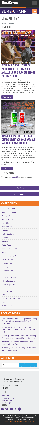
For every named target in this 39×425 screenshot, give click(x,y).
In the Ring (6, 222)
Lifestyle (5, 236)
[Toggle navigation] (34, 3)
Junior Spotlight (8, 233)
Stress (4, 293)
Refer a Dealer (7, 399)
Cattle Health (8, 259)
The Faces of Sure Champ (11, 297)
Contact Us (19, 422)
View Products (19, 193)
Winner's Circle (7, 304)
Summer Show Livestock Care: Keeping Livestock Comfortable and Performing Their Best (18, 138)
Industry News (7, 226)
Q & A (4, 251)
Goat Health (7, 262)
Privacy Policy (18, 420)
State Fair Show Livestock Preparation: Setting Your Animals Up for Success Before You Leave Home (18, 69)
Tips (3, 301)
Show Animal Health (9, 255)
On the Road (6, 244)
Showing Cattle (9, 280)
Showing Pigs (7, 290)
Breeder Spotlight (8, 207)
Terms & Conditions (28, 420)
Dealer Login (6, 402)
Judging (5, 229)
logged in (15, 176)
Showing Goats (9, 283)
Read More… (7, 96)
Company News (8, 215)
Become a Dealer (8, 397)
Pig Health (7, 266)
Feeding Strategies (9, 218)
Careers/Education (9, 211)
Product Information (9, 247)
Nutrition (5, 240)
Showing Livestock (9, 276)
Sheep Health (8, 270)
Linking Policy (9, 420)
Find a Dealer (19, 187)
